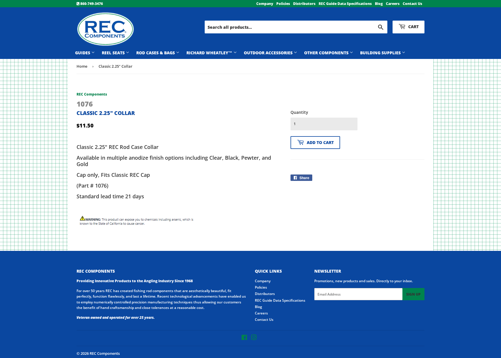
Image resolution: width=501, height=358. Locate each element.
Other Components (327, 52)
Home (82, 66)
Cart (413, 26)
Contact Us (412, 3)
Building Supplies (381, 52)
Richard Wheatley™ (209, 52)
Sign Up (413, 294)
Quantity (299, 112)
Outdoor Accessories (269, 52)
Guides (83, 52)
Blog (379, 3)
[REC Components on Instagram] (254, 338)
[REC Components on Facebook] (244, 338)
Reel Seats (114, 52)
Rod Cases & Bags (156, 52)
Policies (283, 3)
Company (264, 3)
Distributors (304, 3)
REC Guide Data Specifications (345, 3)
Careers (393, 3)
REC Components (105, 353)
